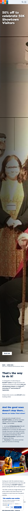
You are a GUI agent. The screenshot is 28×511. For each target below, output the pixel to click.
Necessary (7, 503)
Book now (7, 353)
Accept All (18, 507)
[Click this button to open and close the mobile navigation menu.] (25, 2)
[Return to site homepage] (4, 2)
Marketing (5, 505)
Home (3, 364)
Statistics (17, 503)
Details (7, 507)
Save (12, 507)
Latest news (10, 364)
